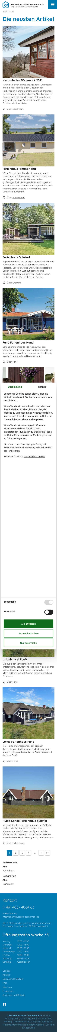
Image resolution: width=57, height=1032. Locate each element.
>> (47, 852)
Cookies (6, 970)
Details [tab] (42, 386)
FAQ (5, 983)
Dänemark (8, 883)
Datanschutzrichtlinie (34, 456)
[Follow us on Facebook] (4, 1004)
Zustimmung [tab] (15, 386)
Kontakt (6, 974)
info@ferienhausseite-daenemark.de (21, 916)
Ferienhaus (9, 870)
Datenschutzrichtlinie (13, 978)
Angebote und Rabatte (14, 995)
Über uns (7, 987)
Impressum (8, 991)
